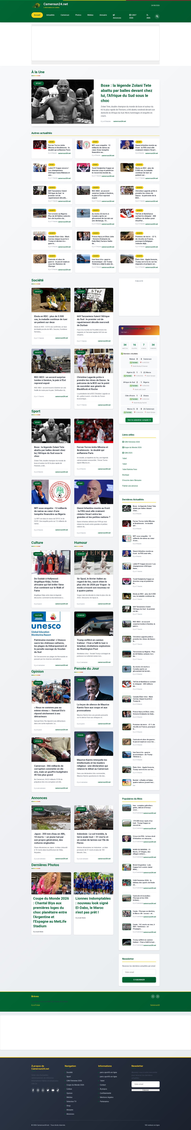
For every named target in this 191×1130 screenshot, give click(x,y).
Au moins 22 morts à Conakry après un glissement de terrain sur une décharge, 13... (102, 217)
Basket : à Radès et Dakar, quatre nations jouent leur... (144, 781)
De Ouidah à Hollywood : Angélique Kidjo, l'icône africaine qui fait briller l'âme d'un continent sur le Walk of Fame (49, 584)
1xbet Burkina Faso (129, 469)
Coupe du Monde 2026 (133, 447)
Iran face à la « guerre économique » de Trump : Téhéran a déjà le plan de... (103, 261)
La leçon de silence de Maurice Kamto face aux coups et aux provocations (93, 707)
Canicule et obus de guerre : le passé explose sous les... (144, 741)
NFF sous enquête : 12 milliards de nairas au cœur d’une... (143, 538)
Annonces (117, 18)
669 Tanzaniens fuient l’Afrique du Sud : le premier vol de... (144, 609)
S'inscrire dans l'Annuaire (131, 480)
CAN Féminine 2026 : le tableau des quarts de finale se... (144, 882)
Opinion (69, 1093)
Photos (78, 15)
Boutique (125, 475)
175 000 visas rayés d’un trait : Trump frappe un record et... (143, 823)
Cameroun (65, 15)
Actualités (50, 15)
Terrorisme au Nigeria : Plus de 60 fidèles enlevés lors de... (144, 654)
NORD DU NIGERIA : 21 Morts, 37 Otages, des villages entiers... (142, 852)
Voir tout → (125, 332)
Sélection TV (71, 1101)
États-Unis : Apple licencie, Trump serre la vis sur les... (143, 768)
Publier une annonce (130, 486)
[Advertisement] (95, 43)
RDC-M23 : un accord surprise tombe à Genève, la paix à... (144, 624)
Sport (69, 1077)
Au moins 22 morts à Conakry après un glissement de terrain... (142, 669)
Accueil (37, 15)
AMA (148, 18)
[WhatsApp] (43, 1090)
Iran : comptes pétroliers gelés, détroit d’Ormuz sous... (143, 808)
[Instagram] (38, 1090)
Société (70, 1072)
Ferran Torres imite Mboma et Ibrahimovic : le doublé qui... (144, 523)
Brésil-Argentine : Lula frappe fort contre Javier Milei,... (142, 867)
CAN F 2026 (132, 16)
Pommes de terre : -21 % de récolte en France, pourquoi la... (144, 727)
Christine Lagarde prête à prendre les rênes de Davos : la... (144, 639)
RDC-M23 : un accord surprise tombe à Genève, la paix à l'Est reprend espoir (103, 194)
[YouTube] (52, 1090)
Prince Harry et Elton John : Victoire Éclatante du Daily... (144, 713)
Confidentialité (105, 1093)
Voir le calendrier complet (138, 420)
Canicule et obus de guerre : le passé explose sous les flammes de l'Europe (59, 262)
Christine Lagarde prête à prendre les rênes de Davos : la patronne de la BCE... (146, 194)
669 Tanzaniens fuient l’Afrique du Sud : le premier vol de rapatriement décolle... (57, 194)
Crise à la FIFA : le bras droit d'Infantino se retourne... (144, 837)
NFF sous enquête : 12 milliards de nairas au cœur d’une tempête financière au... (101, 148)
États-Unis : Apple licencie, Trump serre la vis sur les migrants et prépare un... (146, 261)
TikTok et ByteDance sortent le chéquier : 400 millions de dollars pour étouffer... (145, 217)
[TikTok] (57, 1090)
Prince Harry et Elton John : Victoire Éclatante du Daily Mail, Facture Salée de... (103, 240)
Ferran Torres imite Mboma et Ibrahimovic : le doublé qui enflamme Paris (59, 147)
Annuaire (103, 15)
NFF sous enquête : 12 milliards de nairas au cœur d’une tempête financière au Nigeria (50, 511)
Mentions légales (106, 1097)
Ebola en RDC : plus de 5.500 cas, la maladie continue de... (144, 595)
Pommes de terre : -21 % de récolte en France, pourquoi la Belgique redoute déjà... (145, 240)
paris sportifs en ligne (108, 1072)
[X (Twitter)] (48, 1090)
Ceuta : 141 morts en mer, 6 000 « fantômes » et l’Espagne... (144, 927)
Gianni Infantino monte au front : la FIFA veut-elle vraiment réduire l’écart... (146, 147)
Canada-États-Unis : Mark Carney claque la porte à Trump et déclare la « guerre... (58, 240)
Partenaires (104, 1101)
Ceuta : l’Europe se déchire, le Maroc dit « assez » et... (144, 912)
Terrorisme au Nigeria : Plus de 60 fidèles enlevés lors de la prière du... (59, 216)
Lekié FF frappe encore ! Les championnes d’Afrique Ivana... (144, 566)
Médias (90, 15)
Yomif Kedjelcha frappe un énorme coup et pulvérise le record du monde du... (103, 170)
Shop (69, 1106)
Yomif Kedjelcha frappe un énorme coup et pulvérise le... (143, 581)
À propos (103, 1089)
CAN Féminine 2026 (132, 442)
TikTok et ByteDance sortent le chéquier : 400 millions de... (144, 684)
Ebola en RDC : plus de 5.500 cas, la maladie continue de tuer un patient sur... (144, 171)
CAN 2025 (128, 453)
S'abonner (139, 980)
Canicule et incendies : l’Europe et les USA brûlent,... (142, 898)
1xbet (124, 458)
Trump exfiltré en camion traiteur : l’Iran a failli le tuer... (144, 941)
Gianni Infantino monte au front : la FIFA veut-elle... (143, 552)
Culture (69, 1089)
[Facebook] (33, 1090)
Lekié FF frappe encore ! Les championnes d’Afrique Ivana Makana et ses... (59, 171)
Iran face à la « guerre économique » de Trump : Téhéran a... (143, 754)
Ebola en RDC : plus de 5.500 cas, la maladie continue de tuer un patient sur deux (50, 319)
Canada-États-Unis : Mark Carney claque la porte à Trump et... (143, 699)
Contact (103, 1085)
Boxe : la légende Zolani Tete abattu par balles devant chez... (144, 508)
